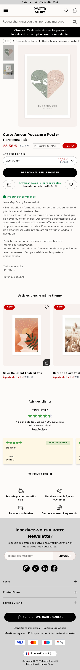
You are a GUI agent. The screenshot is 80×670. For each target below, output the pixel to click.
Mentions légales (15, 633)
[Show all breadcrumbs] (7, 41)
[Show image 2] (8, 71)
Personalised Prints (27, 41)
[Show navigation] (5, 10)
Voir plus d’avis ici (40, 473)
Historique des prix (13, 276)
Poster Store (48, 661)
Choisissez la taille (14, 153)
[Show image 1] (8, 53)
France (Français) (41, 653)
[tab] (65, 10)
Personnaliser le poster (40, 172)
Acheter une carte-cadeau (43, 617)
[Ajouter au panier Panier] (46, 362)
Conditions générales (27, 628)
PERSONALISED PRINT (46, 146)
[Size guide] (9, 184)
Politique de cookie (54, 628)
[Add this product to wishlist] (71, 184)
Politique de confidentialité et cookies (52, 633)
